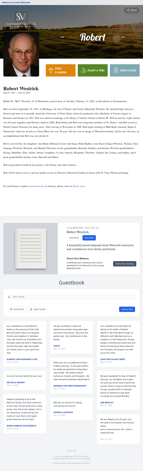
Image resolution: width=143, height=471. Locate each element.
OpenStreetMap (74, 463)
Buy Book (89, 237)
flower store (79, 186)
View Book (73, 237)
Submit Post (127, 309)
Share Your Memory (124, 263)
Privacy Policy (63, 458)
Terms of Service (79, 458)
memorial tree (37, 186)
